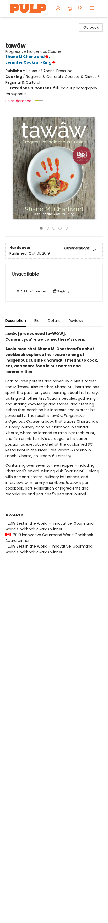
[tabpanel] (54, 449)
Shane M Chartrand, (28, 56)
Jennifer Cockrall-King (28, 62)
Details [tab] (54, 320)
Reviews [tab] (76, 320)
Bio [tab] (37, 320)
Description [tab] (15, 320)
